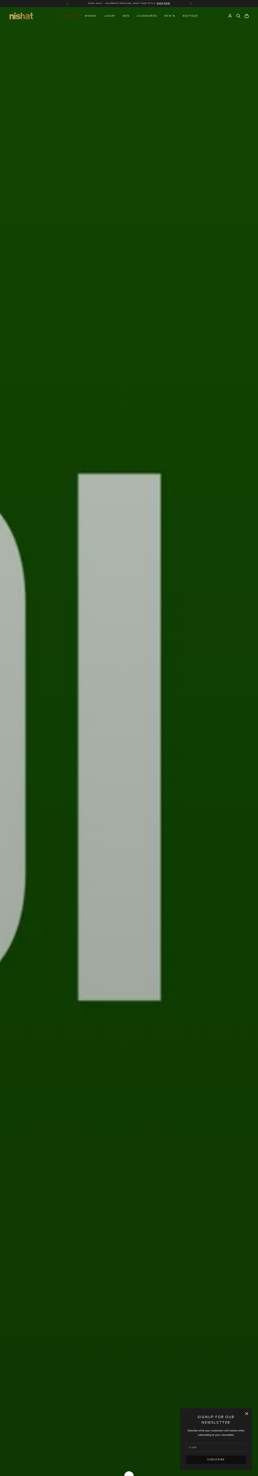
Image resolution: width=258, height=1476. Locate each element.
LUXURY (109, 15)
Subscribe (216, 1459)
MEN (126, 15)
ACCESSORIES (147, 15)
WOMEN (90, 15)
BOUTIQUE (190, 15)
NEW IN (170, 15)
